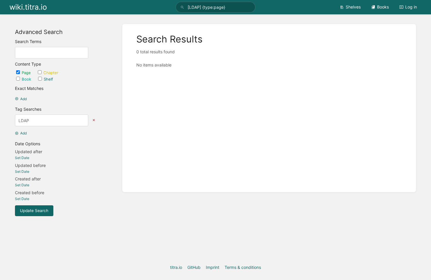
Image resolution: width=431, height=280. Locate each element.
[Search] (182, 7)
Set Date (22, 158)
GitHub (194, 267)
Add (23, 99)
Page (27, 72)
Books (383, 6)
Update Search (34, 210)
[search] (215, 7)
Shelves (353, 6)
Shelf (48, 79)
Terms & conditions (243, 267)
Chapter (50, 72)
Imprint (212, 267)
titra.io (176, 267)
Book (27, 79)
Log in (411, 6)
